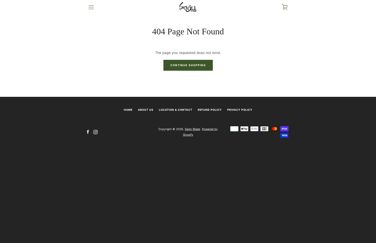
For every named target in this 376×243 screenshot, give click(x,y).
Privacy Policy (239, 109)
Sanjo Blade (192, 129)
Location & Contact (175, 109)
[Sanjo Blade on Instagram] (95, 131)
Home (128, 109)
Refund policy (210, 109)
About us (145, 109)
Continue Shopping (188, 65)
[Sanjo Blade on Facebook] (88, 131)
